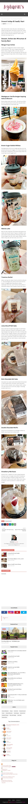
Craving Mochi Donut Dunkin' (14, 553)
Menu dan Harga (13, 715)
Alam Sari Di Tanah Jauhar (7, 773)
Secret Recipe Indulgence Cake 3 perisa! (16, 558)
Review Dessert (7, 18)
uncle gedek (9, 747)
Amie (7, 741)
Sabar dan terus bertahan (7, 777)
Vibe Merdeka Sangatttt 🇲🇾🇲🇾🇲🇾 (8, 766)
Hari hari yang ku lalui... (6, 765)
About (13, 800)
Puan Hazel (8, 731)
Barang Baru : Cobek (5, 770)
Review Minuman (9, 713)
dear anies (8, 738)
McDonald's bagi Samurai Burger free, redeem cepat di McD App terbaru (15, 684)
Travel (3, 713)
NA (7, 734)
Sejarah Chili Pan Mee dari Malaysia (15, 678)
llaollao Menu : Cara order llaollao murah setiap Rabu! (16, 701)
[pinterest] (17, 612)
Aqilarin (4, 23)
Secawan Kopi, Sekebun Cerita (8, 776)
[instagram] (11, 612)
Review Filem (4, 717)
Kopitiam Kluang (5, 715)
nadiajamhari (4, 769)
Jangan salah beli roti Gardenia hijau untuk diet (17, 650)
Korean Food (22, 713)
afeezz (7, 754)
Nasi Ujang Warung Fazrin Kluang (14, 689)
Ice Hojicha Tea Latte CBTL (7, 781)
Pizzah (7, 728)
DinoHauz (8, 751)
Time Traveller (9, 744)
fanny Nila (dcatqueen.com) (12, 724)
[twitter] (24, 612)
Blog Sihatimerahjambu (6, 780)
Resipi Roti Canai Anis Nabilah (13, 667)
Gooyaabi (23, 802)
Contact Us (18, 800)
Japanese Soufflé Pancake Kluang (14, 564)
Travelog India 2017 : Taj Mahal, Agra (10, 641)
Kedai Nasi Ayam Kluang (12, 661)
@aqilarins (5, 617)
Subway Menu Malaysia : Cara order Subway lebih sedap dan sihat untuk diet (16, 673)
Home (2, 18)
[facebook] (4, 612)
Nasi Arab (19, 715)
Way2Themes (13, 802)
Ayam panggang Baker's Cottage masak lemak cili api (17, 695)
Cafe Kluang (16, 713)
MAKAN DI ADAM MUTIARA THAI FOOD (9, 774)
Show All (3, 782)
